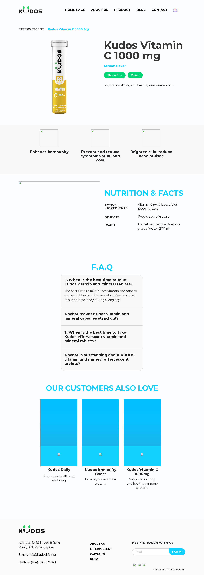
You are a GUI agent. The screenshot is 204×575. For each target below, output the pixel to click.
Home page (75, 10)
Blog (141, 10)
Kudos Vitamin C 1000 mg (68, 29)
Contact (159, 10)
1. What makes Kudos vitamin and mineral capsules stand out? (96, 316)
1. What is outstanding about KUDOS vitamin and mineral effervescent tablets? (99, 359)
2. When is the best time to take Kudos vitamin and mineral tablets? (98, 282)
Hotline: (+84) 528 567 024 (37, 562)
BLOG (94, 559)
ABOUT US (97, 543)
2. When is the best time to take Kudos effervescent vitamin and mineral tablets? (95, 336)
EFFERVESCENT (31, 29)
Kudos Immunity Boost (100, 471)
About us (99, 10)
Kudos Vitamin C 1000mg (142, 471)
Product (122, 10)
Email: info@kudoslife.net (37, 554)
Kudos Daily (58, 469)
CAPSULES (97, 554)
